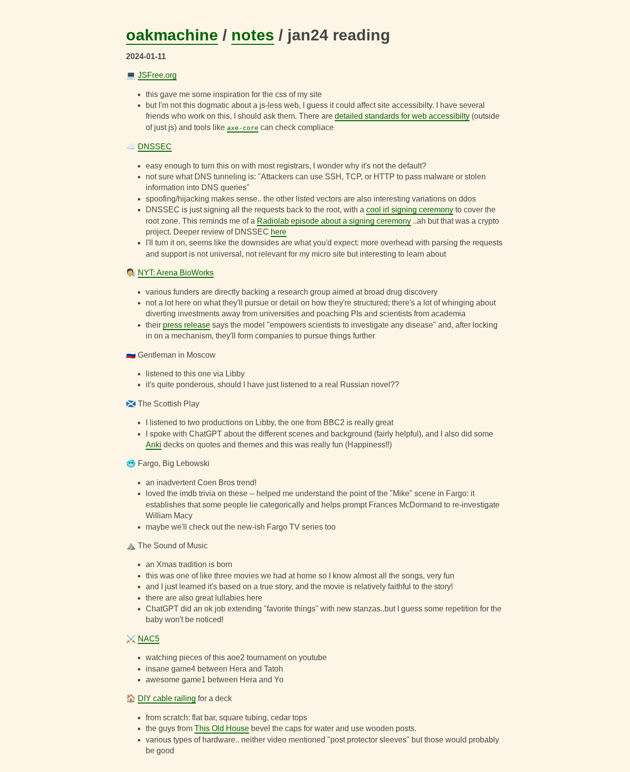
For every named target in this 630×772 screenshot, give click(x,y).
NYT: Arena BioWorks (176, 273)
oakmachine (172, 35)
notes (252, 35)
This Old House (221, 728)
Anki (153, 444)
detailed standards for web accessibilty (402, 116)
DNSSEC (155, 146)
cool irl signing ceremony (409, 209)
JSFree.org (157, 75)
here (278, 232)
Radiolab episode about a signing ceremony (334, 221)
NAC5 (148, 639)
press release (186, 325)
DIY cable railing (167, 698)
